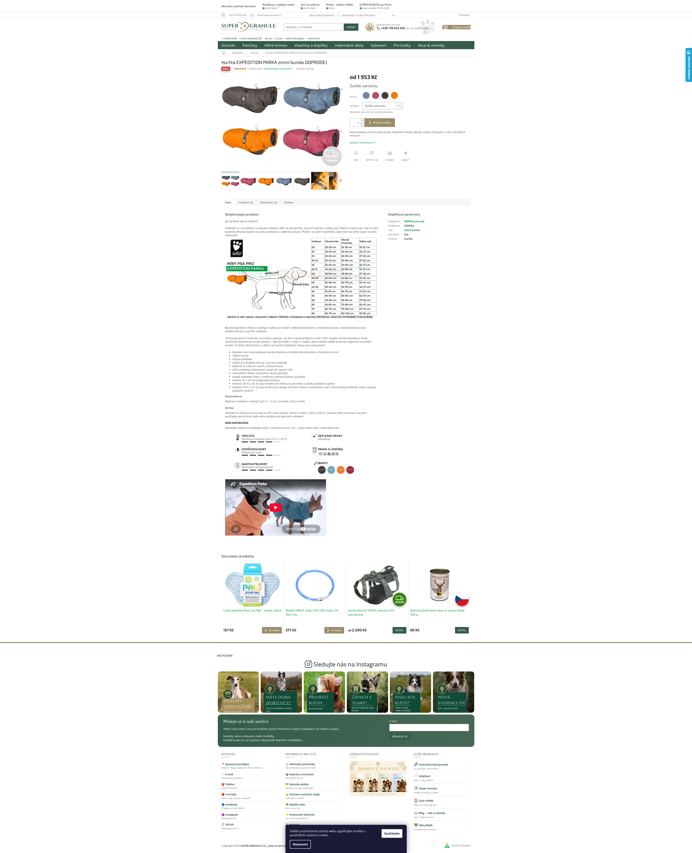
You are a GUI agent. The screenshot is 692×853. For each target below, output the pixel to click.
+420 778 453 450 (405, 28)
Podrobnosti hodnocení (278, 68)
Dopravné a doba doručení (358, 15)
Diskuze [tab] (289, 202)
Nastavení (300, 844)
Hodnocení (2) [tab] (268, 202)
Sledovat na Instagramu (346, 664)
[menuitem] (228, 45)
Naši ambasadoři (251, 38)
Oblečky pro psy (414, 221)
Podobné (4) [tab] (246, 202)
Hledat (351, 27)
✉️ (249, 776)
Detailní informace (361, 142)
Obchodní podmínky (322, 15)
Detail (399, 630)
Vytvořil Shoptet (461, 845)
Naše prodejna (295, 38)
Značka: (305, 68)
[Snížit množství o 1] (362, 125)
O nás (278, 38)
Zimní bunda (412, 230)
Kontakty (314, 38)
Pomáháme (230, 38)
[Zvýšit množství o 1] (362, 120)
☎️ (249, 785)
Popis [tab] (228, 202)
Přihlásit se (400, 736)
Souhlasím (392, 833)
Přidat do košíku (382, 122)
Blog (268, 38)
